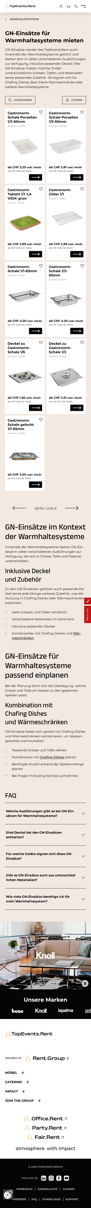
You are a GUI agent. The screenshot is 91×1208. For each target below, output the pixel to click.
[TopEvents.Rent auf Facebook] (58, 1178)
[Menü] (83, 6)
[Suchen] (76, 6)
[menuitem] (19, 508)
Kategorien (23, 100)
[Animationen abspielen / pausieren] (85, 983)
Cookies (69, 1189)
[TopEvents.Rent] (20, 6)
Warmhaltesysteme (24, 19)
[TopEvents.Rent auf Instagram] (51, 1178)
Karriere (19, 1199)
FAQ (34, 1199)
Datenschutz (47, 1189)
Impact (11, 1091)
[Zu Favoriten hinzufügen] (41, 112)
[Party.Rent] (45, 1128)
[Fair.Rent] (45, 1137)
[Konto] (61, 6)
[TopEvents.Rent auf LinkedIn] (43, 1178)
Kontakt (72, 1199)
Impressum (24, 1189)
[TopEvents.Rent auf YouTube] (66, 1178)
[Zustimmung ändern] (8, 1194)
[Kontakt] (87, 601)
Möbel (11, 1073)
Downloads (51, 1199)
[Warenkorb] (68, 6)
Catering (13, 1082)
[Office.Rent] (45, 1118)
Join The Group (19, 1101)
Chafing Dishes (52, 757)
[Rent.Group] (47, 1058)
